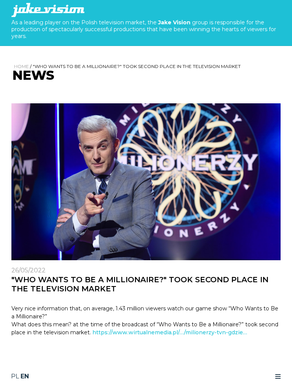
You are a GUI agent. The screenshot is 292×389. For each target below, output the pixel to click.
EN (25, 376)
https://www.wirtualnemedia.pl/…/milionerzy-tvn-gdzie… (169, 332)
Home (21, 66)
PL (15, 376)
